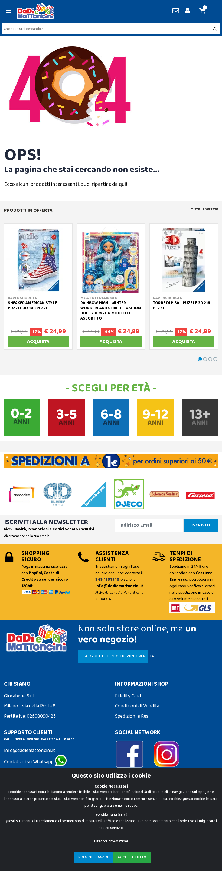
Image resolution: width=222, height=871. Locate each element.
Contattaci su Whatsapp (29, 762)
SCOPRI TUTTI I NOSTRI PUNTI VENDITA (116, 656)
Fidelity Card (128, 696)
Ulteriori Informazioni (111, 841)
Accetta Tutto (132, 857)
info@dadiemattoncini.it (29, 750)
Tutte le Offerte (204, 209)
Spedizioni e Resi (132, 716)
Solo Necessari (93, 857)
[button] (204, 11)
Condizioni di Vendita (137, 706)
